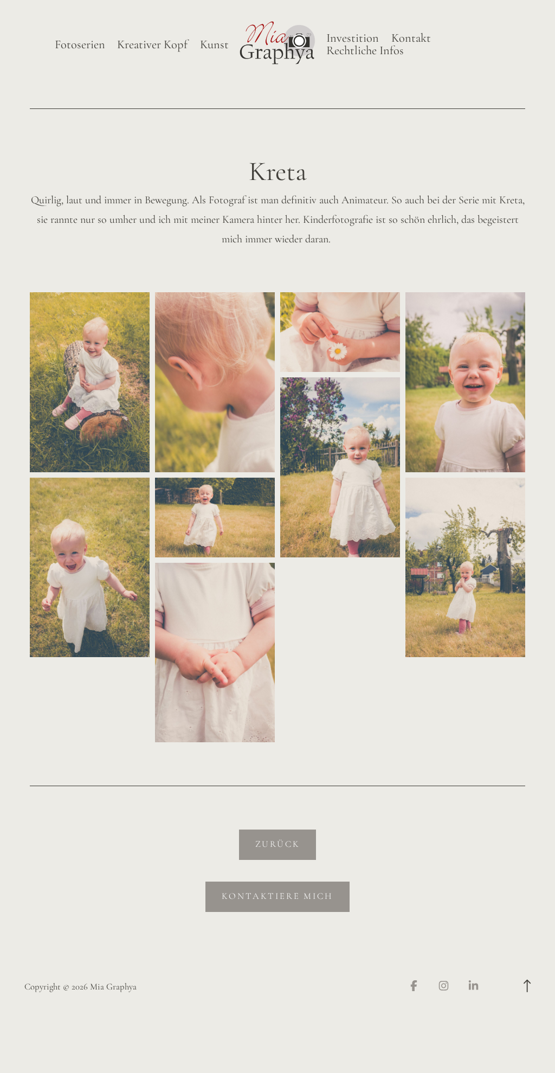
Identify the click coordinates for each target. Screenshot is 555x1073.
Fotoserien (80, 44)
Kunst (214, 44)
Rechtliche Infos (365, 50)
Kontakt (411, 38)
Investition (352, 38)
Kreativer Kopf (152, 44)
